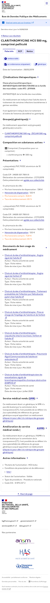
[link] (24, 16)
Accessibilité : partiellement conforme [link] (14, 577)
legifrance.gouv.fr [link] (9, 521)
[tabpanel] (25, 272)
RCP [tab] (20, 51)
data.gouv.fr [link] (24, 526)
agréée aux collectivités (33, 180)
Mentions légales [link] (34, 577)
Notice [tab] (30, 51)
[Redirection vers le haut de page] (38, 77)
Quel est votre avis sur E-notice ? (19, 23)
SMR (31, 398)
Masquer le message (46, 22)
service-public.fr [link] (8, 526)
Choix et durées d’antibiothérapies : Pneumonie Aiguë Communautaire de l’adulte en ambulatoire (26, 356)
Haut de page (26, 493)
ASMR (40, 428)
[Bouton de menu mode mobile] (46, 3)
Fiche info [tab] (9, 51)
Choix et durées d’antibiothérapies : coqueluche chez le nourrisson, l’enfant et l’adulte (23, 336)
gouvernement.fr (27, 521)
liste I (9, 471)
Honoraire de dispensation (16, 192)
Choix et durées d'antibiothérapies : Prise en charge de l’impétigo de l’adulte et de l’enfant (25, 313)
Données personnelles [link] (9, 582)
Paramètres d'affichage (39, 582)
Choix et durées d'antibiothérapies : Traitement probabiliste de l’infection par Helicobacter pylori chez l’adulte (26, 294)
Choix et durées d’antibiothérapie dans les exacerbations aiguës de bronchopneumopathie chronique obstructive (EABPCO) (25, 378)
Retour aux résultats (12, 35)
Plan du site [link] (22, 582)
